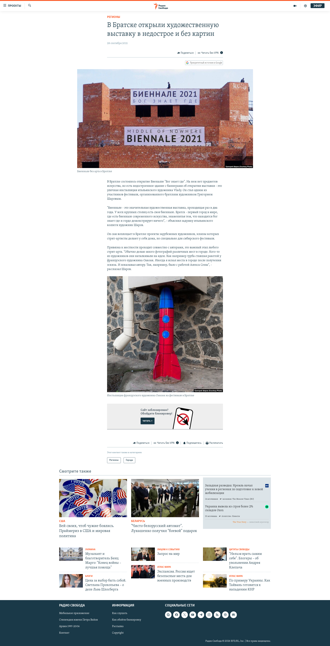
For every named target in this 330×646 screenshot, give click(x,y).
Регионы (113, 17)
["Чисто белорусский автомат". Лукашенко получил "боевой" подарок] (165, 498)
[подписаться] (233, 614)
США (62, 521)
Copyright (118, 633)
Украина (90, 549)
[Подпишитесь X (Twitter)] (184, 614)
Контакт (64, 633)
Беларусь (138, 521)
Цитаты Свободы (239, 549)
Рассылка (118, 626)
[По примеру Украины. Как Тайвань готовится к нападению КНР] (215, 581)
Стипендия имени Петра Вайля (78, 619)
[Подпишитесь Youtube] (192, 614)
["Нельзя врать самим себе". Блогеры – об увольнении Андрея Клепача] (215, 554)
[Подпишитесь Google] (168, 614)
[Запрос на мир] (143, 554)
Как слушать (119, 613)
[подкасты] (305, 5)
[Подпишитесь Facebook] (176, 614)
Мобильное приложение (74, 613)
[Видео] (295, 5)
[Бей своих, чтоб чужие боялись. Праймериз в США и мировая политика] (93, 498)
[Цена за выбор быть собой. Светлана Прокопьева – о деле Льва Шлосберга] (71, 581)
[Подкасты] (225, 614)
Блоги (89, 576)
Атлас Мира (164, 567)
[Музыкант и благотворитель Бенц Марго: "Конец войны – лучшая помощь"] (71, 554)
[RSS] (217, 614)
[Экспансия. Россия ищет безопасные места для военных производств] (143, 571)
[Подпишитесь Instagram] (209, 614)
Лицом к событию (168, 549)
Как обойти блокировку (126, 619)
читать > (147, 420)
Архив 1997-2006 (69, 626)
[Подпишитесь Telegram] (201, 614)
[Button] (185, 53)
